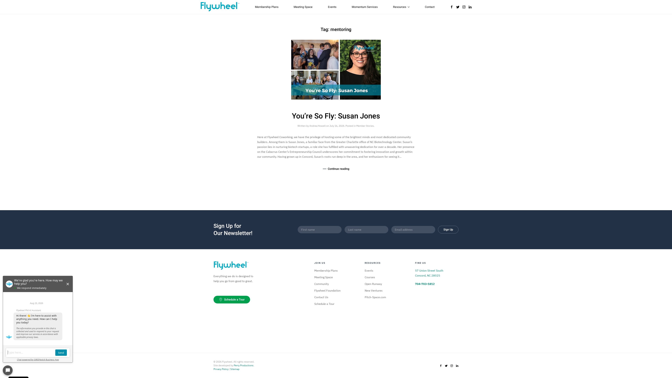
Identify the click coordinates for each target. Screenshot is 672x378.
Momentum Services (365, 7)
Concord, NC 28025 (427, 275)
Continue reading (338, 169)
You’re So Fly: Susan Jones (336, 116)
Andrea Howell (317, 125)
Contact (430, 7)
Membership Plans (266, 7)
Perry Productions (243, 365)
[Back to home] (220, 7)
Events (332, 7)
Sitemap (234, 369)
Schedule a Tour (234, 300)
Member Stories (365, 125)
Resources (399, 7)
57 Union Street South (429, 270)
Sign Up (448, 229)
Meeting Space (303, 7)
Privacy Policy (221, 369)
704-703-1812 (425, 284)
